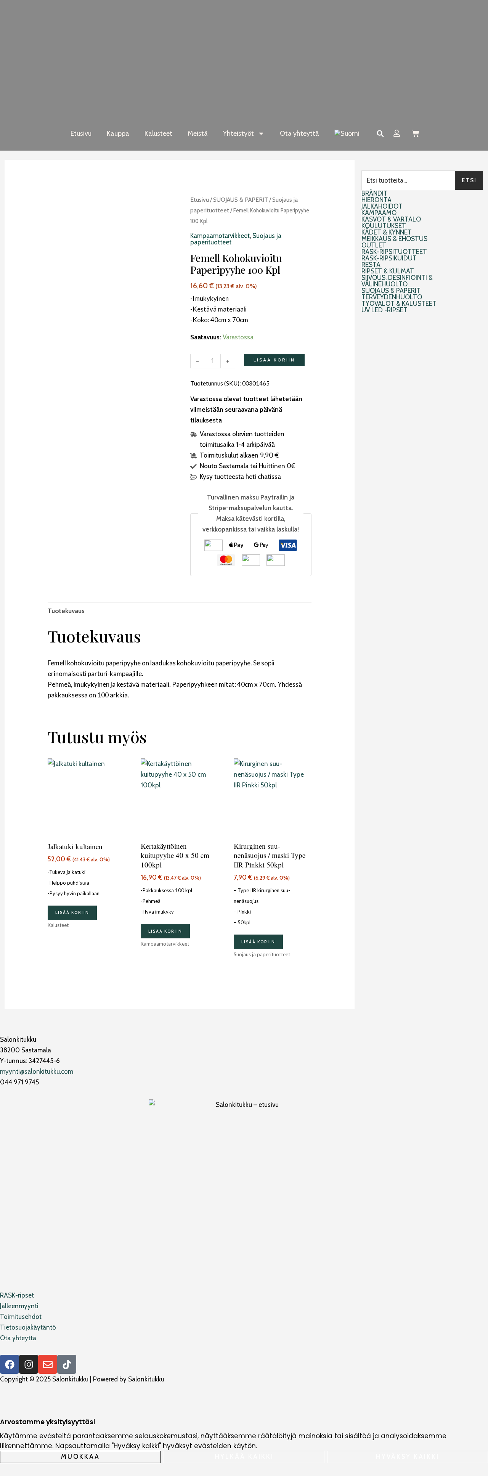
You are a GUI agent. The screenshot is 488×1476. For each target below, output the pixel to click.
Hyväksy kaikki (407, 1456)
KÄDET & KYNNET (386, 232)
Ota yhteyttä (299, 133)
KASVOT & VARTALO (391, 219)
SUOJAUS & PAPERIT (240, 199)
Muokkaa (80, 1456)
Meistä (198, 133)
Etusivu (81, 133)
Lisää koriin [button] (72, 912)
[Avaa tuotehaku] (380, 133)
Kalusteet (158, 133)
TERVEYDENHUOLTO (391, 297)
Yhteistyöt (238, 133)
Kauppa (118, 133)
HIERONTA (376, 200)
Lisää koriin (274, 360)
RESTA (370, 265)
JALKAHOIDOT (382, 206)
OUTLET (373, 245)
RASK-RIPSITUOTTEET (394, 252)
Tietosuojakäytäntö (28, 1327)
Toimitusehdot (21, 1316)
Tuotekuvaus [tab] (66, 611)
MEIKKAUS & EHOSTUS (394, 239)
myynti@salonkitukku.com (36, 1071)
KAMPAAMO (378, 213)
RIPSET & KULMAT (387, 271)
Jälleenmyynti (19, 1306)
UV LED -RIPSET (384, 310)
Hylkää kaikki (244, 1456)
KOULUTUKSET (383, 226)
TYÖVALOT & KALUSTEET (399, 303)
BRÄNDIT (374, 193)
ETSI (469, 180)
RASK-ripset (17, 1295)
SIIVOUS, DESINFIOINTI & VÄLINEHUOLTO (397, 281)
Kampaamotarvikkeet (220, 235)
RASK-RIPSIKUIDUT (389, 258)
